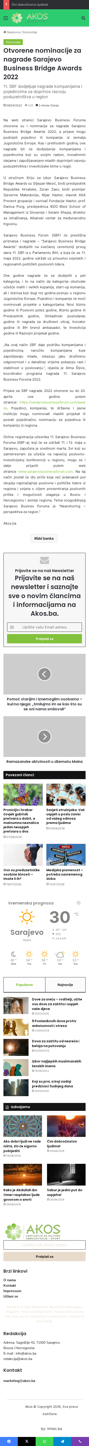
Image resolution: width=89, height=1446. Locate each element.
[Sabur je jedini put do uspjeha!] (66, 1174)
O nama (9, 1280)
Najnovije (65, 985)
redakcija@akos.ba (17, 1359)
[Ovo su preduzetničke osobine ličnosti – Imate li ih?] (23, 855)
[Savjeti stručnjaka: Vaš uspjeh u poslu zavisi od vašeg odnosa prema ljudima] (66, 795)
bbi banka (45, 538)
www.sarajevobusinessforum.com (45, 471)
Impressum (12, 1291)
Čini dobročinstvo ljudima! (30, 4)
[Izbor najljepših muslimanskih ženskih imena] (16, 1067)
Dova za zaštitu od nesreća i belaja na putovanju (55, 1043)
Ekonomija (30, 32)
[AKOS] (29, 17)
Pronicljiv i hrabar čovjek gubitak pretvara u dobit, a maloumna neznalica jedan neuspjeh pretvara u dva (21, 821)
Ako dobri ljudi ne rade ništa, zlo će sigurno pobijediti (22, 1146)
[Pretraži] (83, 19)
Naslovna (13, 32)
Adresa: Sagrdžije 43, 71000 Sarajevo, (31, 1342)
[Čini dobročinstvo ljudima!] (66, 1126)
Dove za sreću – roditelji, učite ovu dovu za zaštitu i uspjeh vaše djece (57, 1004)
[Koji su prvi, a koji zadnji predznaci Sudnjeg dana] (16, 1087)
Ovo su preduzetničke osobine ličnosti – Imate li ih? (21, 874)
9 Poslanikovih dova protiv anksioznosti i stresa (54, 1023)
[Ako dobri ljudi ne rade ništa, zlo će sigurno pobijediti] (22, 1126)
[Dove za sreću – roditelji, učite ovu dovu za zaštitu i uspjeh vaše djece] (16, 1005)
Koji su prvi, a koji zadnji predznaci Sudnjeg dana (52, 1083)
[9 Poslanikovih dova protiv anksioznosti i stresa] (16, 1027)
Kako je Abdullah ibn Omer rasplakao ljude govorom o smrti (21, 1195)
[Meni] (5, 19)
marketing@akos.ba (19, 1381)
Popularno (24, 985)
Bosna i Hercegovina (18, 1348)
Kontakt (9, 1285)
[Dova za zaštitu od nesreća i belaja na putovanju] (16, 1047)
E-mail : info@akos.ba (19, 1353)
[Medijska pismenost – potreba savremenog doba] (66, 855)
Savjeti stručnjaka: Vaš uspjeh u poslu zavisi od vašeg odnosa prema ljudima (65, 816)
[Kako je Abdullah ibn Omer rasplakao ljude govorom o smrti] (22, 1174)
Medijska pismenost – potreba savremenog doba (64, 874)
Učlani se (10, 1296)
